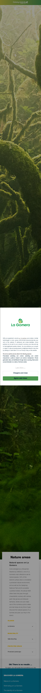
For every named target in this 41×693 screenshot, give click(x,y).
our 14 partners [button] (23, 338)
